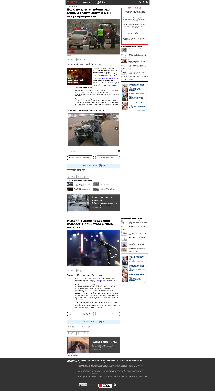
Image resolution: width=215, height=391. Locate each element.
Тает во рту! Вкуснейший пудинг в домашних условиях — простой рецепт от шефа (137, 61)
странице (99, 280)
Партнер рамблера (92, 384)
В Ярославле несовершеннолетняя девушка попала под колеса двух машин (82, 189)
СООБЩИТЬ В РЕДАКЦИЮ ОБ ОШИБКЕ (105, 362)
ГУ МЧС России (72, 151)
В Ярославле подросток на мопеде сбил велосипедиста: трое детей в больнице (135, 26)
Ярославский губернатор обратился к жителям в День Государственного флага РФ (134, 19)
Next (116, 128)
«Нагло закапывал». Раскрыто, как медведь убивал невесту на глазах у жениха (137, 233)
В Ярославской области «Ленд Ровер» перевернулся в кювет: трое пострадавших (82, 184)
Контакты (92, 362)
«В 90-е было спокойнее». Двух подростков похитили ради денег (137, 238)
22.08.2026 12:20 (71, 218)
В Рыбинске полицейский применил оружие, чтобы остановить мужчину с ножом (134, 39)
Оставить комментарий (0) (107, 157)
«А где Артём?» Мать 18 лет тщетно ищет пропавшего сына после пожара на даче (137, 72)
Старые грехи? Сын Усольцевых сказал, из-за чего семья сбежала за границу (137, 222)
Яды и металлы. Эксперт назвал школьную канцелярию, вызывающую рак (136, 250)
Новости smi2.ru (72, 213)
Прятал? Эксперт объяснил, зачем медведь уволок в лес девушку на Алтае (137, 56)
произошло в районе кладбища (108, 78)
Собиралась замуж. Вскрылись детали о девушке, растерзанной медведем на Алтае (137, 67)
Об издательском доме (84, 360)
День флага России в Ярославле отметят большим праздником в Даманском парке (135, 13)
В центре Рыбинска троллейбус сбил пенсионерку (109, 183)
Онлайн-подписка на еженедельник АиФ (131, 360)
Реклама (103, 360)
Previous (70, 128)
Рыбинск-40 (70, 55)
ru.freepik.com (70, 266)
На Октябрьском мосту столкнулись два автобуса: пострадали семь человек (108, 189)
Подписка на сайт (83, 362)
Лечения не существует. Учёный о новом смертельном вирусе (137, 49)
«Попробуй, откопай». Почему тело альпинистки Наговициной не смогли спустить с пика (137, 244)
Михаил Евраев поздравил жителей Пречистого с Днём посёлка (134, 32)
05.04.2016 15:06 (71, 6)
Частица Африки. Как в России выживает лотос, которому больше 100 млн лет (137, 228)
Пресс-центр (95, 360)
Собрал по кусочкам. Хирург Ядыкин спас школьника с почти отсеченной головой (138, 78)
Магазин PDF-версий (112, 360)
